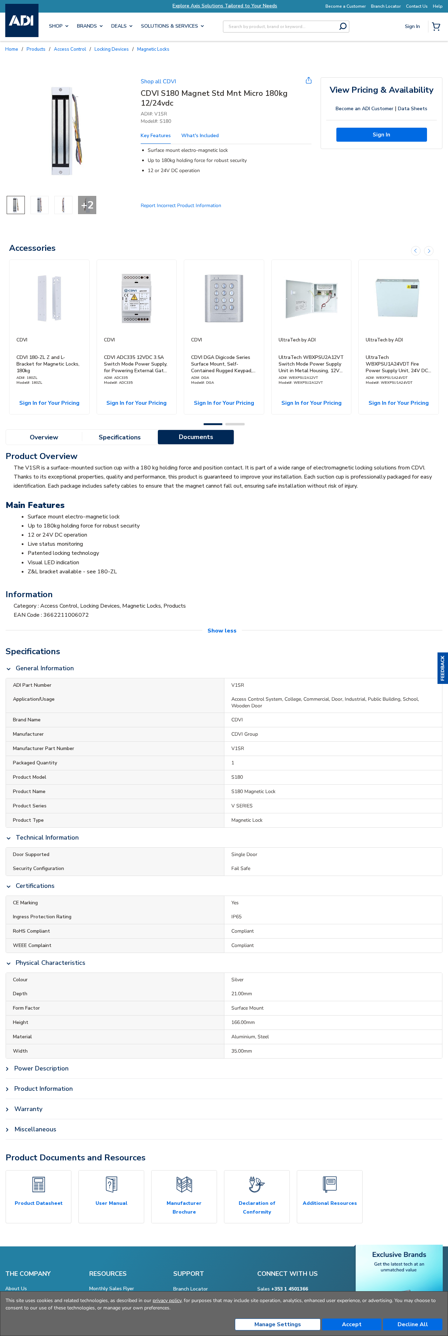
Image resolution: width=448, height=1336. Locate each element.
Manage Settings (277, 1324)
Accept (352, 1324)
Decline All (413, 1324)
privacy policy (167, 1300)
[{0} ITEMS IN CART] (437, 27)
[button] (443, 668)
